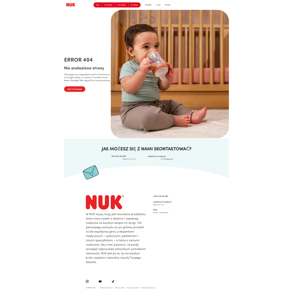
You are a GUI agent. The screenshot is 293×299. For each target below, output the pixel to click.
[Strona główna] (71, 5)
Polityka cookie (120, 288)
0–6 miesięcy (108, 5)
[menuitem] (148, 4)
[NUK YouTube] (100, 281)
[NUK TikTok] (113, 281)
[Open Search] (218, 5)
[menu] (155, 4)
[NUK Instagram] (87, 281)
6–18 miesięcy (121, 5)
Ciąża (97, 5)
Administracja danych (148, 288)
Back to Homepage (75, 89)
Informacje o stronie (133, 288)
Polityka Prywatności (106, 288)
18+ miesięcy (134, 5)
